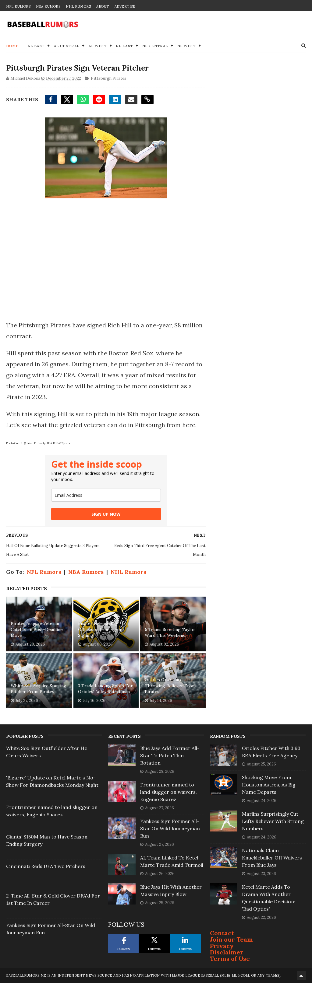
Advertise (125, 6)
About (102, 6)
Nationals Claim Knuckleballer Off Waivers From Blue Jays (272, 857)
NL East (124, 46)
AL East (36, 46)
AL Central (67, 46)
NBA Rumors (48, 6)
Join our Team (231, 939)
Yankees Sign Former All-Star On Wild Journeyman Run (170, 828)
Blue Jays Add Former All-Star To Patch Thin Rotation (170, 755)
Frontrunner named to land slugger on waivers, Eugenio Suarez (168, 792)
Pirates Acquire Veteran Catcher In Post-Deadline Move (37, 629)
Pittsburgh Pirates (108, 78)
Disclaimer (226, 952)
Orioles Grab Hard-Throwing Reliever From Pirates (170, 685)
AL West (98, 46)
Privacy (222, 946)
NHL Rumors (78, 6)
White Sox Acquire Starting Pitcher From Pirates (38, 689)
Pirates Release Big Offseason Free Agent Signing (100, 629)
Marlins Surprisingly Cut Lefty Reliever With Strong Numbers (273, 821)
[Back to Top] (301, 975)
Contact (222, 933)
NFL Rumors (18, 6)
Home (12, 46)
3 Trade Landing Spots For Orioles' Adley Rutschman (105, 689)
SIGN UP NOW (106, 514)
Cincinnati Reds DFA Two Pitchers (45, 866)
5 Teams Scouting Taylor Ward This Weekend (170, 632)
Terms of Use (230, 958)
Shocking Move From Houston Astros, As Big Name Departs (269, 784)
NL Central (155, 46)
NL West (186, 46)
